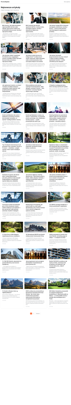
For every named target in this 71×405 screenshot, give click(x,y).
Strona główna (67, 1)
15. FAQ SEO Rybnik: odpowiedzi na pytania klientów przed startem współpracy (11, 263)
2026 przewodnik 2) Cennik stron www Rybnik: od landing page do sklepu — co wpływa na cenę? (58, 236)
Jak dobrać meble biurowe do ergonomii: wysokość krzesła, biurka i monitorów (34, 146)
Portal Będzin (5, 2)
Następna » (38, 313)
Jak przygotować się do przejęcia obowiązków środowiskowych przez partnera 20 (35, 263)
